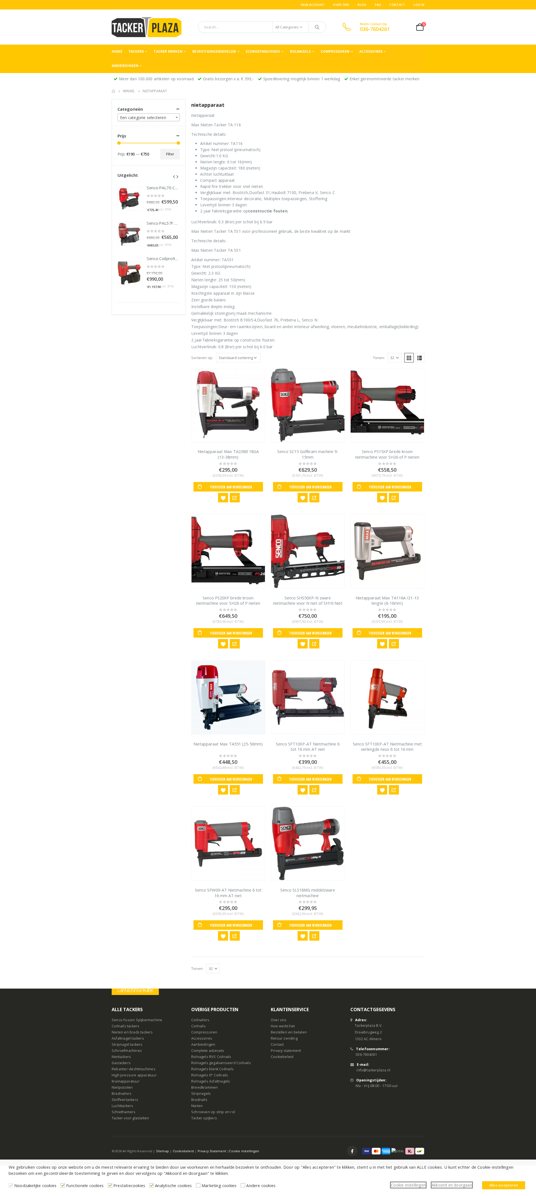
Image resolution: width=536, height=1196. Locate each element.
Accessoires (370, 51)
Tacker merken (168, 51)
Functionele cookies (85, 1185)
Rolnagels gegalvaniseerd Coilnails (221, 1063)
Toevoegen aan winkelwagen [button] (230, 487)
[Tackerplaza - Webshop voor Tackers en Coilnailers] (146, 27)
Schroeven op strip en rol (213, 1112)
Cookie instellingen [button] (408, 1185)
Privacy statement (286, 1050)
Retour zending (284, 1038)
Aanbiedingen (125, 65)
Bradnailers (121, 1093)
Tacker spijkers (204, 1118)
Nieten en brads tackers (132, 1032)
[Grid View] (409, 357)
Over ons (341, 5)
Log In (418, 5)
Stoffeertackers (125, 1099)
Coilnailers (200, 1020)
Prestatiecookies (129, 1185)
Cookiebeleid (282, 1056)
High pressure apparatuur (134, 1075)
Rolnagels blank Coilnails (212, 1069)
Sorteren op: (202, 357)
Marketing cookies (219, 1185)
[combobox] (149, 117)
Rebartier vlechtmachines (133, 1069)
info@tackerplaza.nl (373, 1070)
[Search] (317, 27)
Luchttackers (122, 1105)
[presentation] (173, 176)
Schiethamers (123, 1112)
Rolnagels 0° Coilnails (209, 1075)
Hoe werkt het (283, 1026)
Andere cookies (261, 1185)
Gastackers (121, 1063)
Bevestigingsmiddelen (214, 51)
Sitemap (162, 1151)
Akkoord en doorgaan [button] (452, 1185)
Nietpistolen (122, 1087)
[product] (228, 405)
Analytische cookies (173, 1185)
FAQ (378, 5)
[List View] (419, 357)
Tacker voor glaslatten (130, 1118)
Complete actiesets (207, 1050)
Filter (170, 154)
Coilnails (198, 1026)
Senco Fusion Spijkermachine (137, 1020)
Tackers (136, 51)
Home (117, 51)
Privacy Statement (212, 1151)
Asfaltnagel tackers (128, 1038)
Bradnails (199, 1099)
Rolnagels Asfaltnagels (210, 1081)
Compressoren (335, 51)
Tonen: (379, 357)
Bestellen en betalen (289, 1032)
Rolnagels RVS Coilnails (211, 1056)
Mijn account (313, 5)
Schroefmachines (263, 51)
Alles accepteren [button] (503, 1185)
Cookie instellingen (244, 1151)
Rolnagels (300, 51)
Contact (397, 5)
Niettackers (121, 1056)
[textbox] (149, 118)
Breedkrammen (204, 1087)
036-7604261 (366, 1054)
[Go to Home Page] (113, 91)
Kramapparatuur (126, 1081)
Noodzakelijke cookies (35, 1185)
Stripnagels (201, 1093)
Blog (362, 5)
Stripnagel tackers (127, 1044)
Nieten (197, 1105)
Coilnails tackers (125, 1026)
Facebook (352, 1151)
